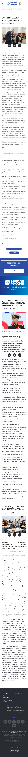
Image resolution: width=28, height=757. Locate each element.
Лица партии (18, 693)
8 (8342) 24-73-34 (14, 708)
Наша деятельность (13, 8)
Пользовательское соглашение (14, 737)
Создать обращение (14, 271)
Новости (22, 8)
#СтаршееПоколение (14, 249)
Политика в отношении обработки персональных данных (14, 741)
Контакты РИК (19, 696)
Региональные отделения (7, 696)
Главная (4, 8)
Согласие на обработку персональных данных (14, 743)
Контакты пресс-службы (7, 700)
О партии (5, 693)
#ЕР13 (14, 252)
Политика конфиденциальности (14, 739)
